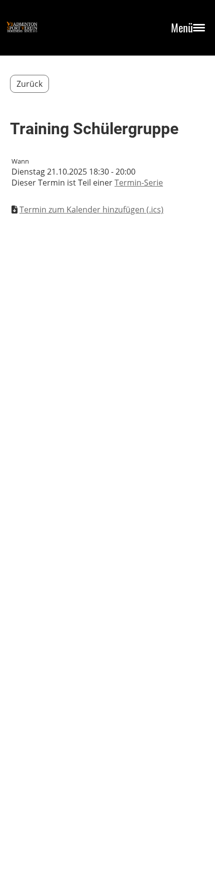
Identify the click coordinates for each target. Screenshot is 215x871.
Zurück (29, 83)
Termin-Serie (138, 182)
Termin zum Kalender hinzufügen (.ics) (92, 209)
